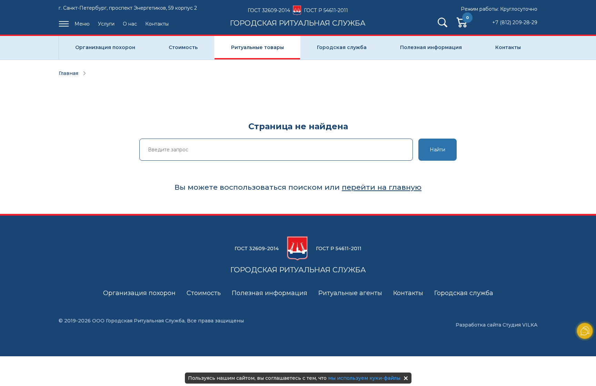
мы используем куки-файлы (364, 378)
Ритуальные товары (257, 47)
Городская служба (342, 47)
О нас (130, 23)
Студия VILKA (520, 325)
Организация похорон (105, 47)
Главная (68, 73)
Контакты (157, 23)
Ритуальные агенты (350, 293)
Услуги (106, 23)
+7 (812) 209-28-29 (514, 22)
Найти (437, 150)
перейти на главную (381, 187)
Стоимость (183, 47)
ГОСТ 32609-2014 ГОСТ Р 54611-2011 (298, 17)
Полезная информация (431, 47)
